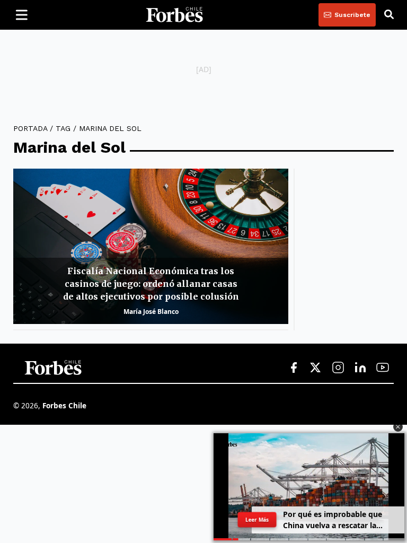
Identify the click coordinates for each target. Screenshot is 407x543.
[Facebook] (293, 368)
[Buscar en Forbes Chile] (389, 15)
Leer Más (257, 519)
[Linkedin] (360, 368)
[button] (398, 427)
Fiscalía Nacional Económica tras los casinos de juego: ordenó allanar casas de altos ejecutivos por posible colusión (151, 284)
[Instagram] (338, 368)
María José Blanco (151, 311)
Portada (30, 128)
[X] (315, 368)
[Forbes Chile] (174, 15)
